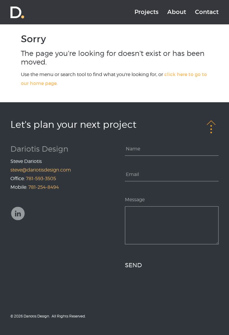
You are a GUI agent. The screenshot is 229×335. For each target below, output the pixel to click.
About (176, 11)
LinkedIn (17, 213)
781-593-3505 (41, 178)
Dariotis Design (17, 12)
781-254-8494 (43, 187)
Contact (207, 11)
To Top (211, 126)
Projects (146, 11)
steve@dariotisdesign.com (40, 170)
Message (135, 199)
